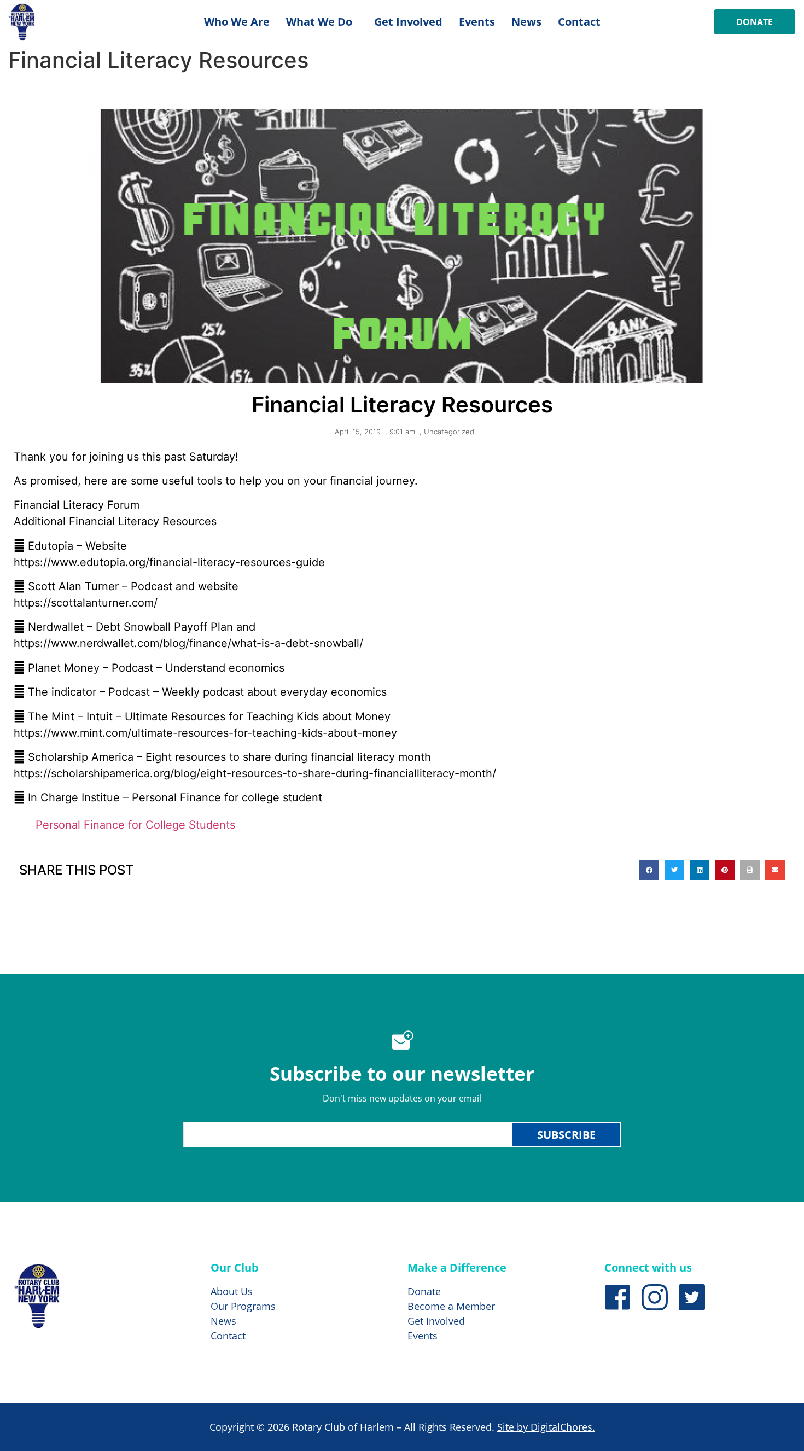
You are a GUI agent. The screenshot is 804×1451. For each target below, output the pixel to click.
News (526, 21)
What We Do (319, 21)
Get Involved (408, 21)
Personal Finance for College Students (135, 824)
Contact (579, 21)
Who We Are (237, 21)
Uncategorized (449, 431)
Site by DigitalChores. (546, 1426)
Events (477, 21)
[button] (649, 870)
